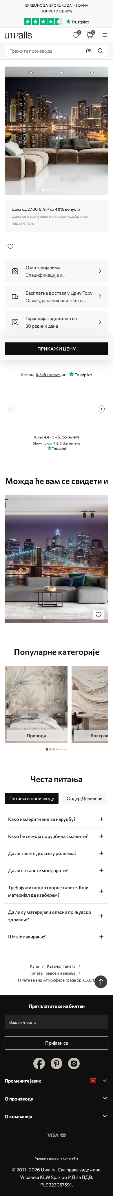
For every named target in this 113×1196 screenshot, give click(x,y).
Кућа (34, 966)
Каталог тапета (61, 966)
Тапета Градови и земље (52, 973)
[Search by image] (89, 51)
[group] (36, 704)
